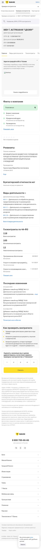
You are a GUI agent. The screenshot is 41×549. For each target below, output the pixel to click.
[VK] (16, 448)
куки (31, 537)
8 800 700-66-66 (20, 440)
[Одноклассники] (20, 448)
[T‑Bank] (10, 2)
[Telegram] (24, 448)
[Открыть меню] (3, 2)
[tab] (4, 53)
